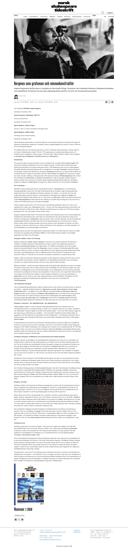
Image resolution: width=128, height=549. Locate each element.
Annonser (87, 17)
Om (105, 17)
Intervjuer (44, 17)
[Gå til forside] (64, 6)
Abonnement (76, 17)
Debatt (60, 17)
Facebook (77, 530)
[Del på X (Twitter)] (109, 102)
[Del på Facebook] (106, 102)
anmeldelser (19, 515)
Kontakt (111, 17)
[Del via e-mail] (112, 102)
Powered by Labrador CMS (64, 546)
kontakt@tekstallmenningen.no (50, 539)
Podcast (67, 17)
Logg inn (110, 13)
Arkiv (25, 17)
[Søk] (102, 12)
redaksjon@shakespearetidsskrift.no (53, 532)
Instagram (77, 532)
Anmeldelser (33, 17)
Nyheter (52, 17)
